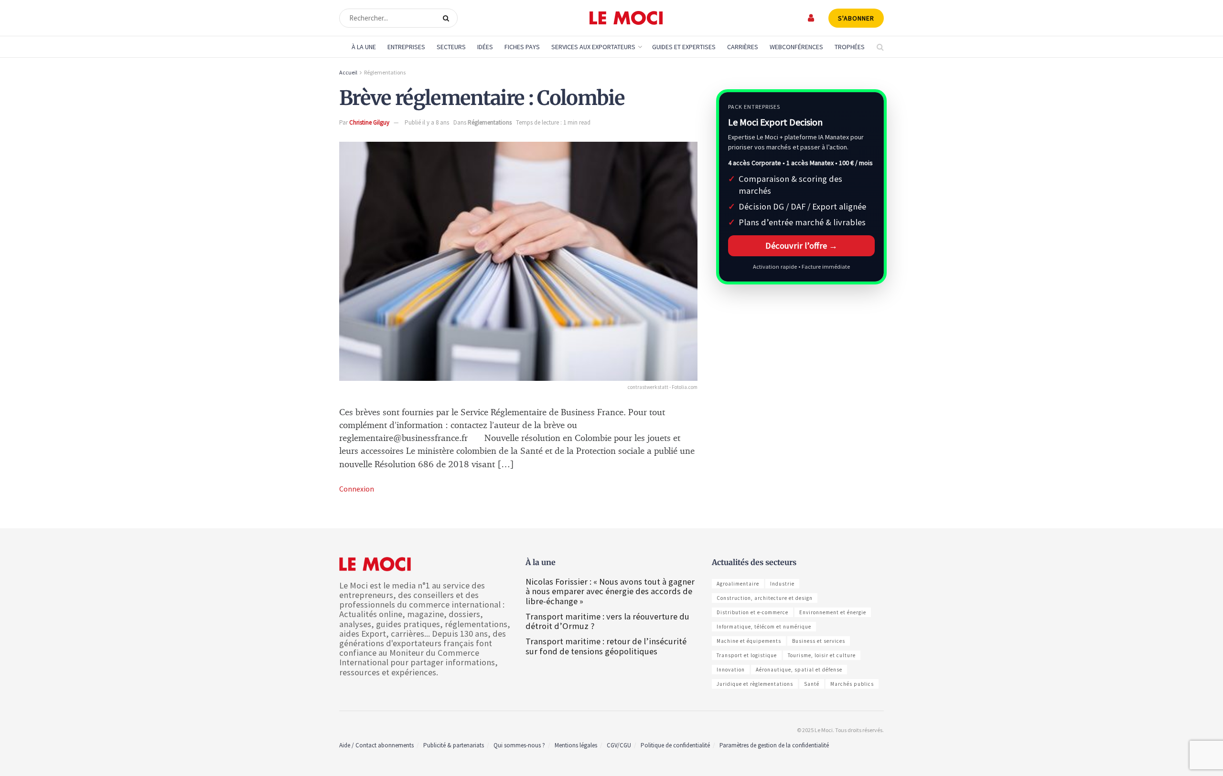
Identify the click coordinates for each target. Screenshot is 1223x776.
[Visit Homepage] (626, 18)
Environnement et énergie (832, 612)
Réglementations (385, 72)
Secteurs (451, 46)
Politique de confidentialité (675, 745)
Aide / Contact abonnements (376, 745)
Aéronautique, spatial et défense (799, 669)
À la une (364, 46)
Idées (485, 46)
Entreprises (406, 46)
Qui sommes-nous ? (519, 745)
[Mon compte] (811, 17)
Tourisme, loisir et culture (822, 655)
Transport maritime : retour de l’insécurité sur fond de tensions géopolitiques (606, 646)
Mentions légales (576, 745)
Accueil (348, 72)
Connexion (356, 488)
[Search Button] (448, 18)
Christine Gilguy (369, 122)
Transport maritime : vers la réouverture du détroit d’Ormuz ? (607, 621)
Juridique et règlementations (755, 684)
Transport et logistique (747, 655)
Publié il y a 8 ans (427, 122)
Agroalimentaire (738, 583)
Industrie (782, 583)
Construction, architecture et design (765, 598)
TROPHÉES (850, 46)
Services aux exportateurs (593, 46)
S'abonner (856, 18)
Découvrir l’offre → (801, 245)
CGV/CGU (619, 745)
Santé (811, 684)
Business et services (818, 641)
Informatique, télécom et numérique (764, 626)
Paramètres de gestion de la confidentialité (774, 745)
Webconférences (796, 46)
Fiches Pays (522, 46)
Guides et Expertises (684, 46)
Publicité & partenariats (453, 745)
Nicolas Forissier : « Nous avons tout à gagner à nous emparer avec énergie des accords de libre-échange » (610, 591)
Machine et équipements (749, 641)
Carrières (742, 46)
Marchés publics (852, 684)
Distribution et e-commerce (752, 612)
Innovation (731, 669)
